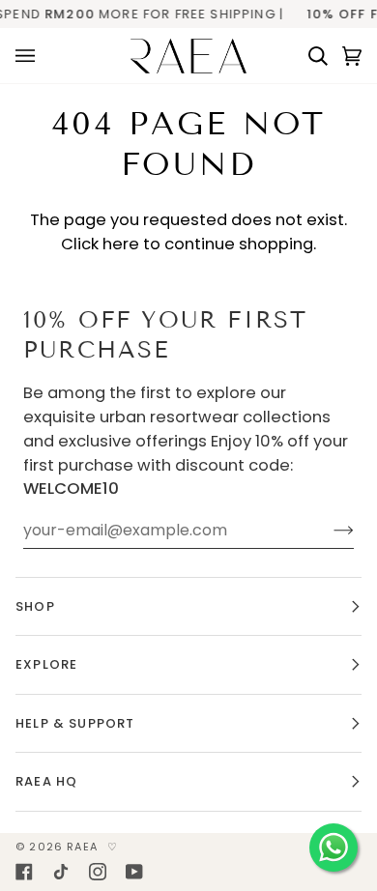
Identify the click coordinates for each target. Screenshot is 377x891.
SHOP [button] (35, 606)
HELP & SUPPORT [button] (74, 723)
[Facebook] (24, 871)
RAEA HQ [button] (46, 781)
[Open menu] (32, 55)
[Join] (328, 530)
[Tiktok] (61, 871)
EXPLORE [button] (46, 664)
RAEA (82, 846)
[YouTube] (134, 871)
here (120, 244)
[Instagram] (97, 871)
